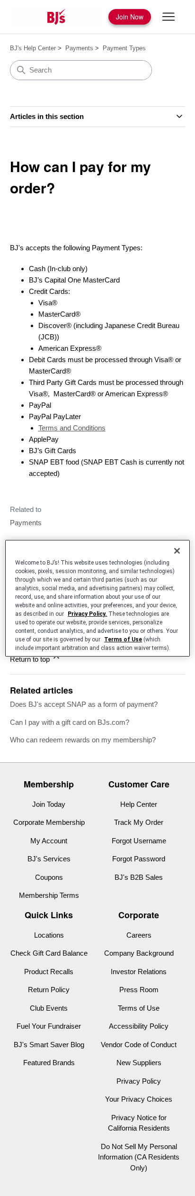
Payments (79, 48)
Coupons (49, 877)
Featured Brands (49, 1063)
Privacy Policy (138, 1081)
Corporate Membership (49, 822)
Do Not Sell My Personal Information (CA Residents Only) (138, 1157)
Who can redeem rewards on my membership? (83, 740)
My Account (48, 841)
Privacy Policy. (87, 614)
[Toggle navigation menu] (168, 17)
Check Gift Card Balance (49, 953)
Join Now (129, 16)
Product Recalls (48, 972)
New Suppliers (138, 1063)
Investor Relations (139, 972)
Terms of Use (139, 1008)
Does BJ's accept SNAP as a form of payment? (84, 704)
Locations (49, 935)
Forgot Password (138, 859)
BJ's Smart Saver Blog (49, 1045)
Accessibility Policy (138, 1026)
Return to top (31, 659)
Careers (138, 935)
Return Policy (49, 990)
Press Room (139, 990)
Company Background (139, 953)
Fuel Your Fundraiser (49, 1026)
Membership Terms (49, 895)
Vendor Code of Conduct (139, 1045)
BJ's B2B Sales (139, 877)
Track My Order (138, 822)
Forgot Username (139, 841)
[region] (97, 598)
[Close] (177, 550)
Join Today (48, 804)
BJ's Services (49, 859)
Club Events (49, 1008)
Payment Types (124, 48)
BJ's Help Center (33, 48)
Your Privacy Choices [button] (138, 1099)
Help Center (138, 804)
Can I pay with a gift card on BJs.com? (69, 722)
